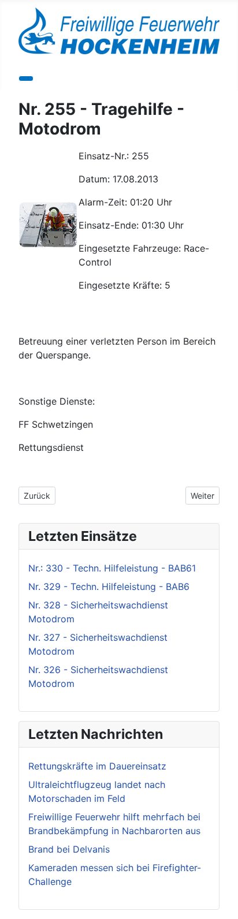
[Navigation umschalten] (26, 78)
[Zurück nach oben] (223, 904)
